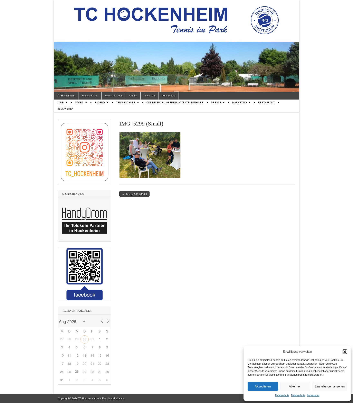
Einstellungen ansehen (330, 386)
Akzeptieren (263, 386)
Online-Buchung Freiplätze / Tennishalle (174, 102)
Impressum (313, 395)
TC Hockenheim (66, 95)
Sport (79, 102)
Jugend (100, 102)
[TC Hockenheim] (176, 18)
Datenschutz (282, 395)
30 (84, 339)
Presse (216, 102)
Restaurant (266, 102)
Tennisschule (125, 102)
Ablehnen (295, 386)
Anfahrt (133, 95)
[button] (345, 352)
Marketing (239, 102)
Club (60, 102)
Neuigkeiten (65, 108)
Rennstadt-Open (114, 95)
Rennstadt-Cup (90, 95)
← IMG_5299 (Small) (134, 193)
